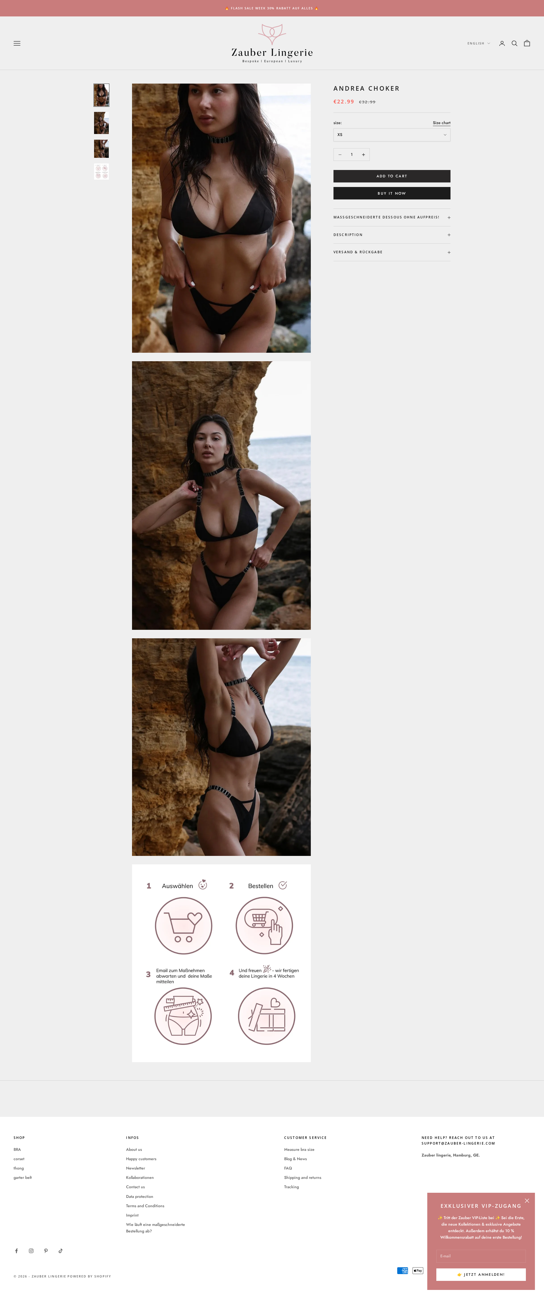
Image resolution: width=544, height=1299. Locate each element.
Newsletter (135, 1168)
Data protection (139, 1196)
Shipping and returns (302, 1177)
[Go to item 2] (101, 123)
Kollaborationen (140, 1177)
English (476, 43)
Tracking (291, 1187)
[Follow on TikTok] (60, 1251)
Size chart (441, 123)
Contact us (135, 1187)
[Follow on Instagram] (31, 1251)
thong (19, 1168)
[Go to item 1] (101, 95)
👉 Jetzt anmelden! (481, 1274)
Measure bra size (299, 1149)
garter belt (23, 1177)
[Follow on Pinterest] (46, 1251)
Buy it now (392, 193)
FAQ (288, 1168)
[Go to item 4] (101, 171)
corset (19, 1159)
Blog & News (295, 1159)
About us (134, 1149)
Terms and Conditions (145, 1206)
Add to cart (392, 176)
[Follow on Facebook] (16, 1251)
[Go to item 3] (101, 148)
